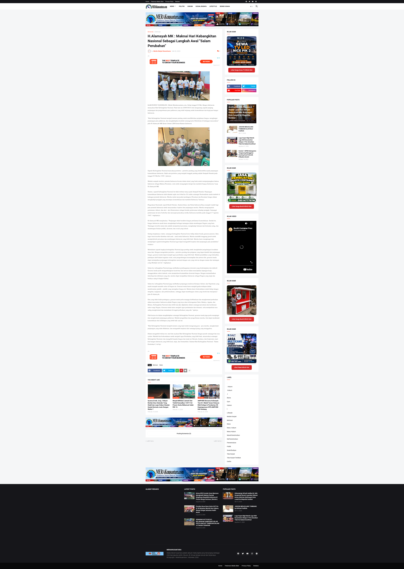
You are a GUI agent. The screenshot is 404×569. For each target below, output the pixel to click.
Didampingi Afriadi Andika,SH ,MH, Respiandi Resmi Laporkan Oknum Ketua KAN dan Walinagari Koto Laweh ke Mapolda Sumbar (246, 496)
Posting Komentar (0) (184, 433)
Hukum (190, 6)
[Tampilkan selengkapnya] (189, 370)
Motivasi (158, 32)
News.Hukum (231, 431)
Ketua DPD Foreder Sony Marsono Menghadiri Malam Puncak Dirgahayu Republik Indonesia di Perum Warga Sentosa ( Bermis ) (207, 496)
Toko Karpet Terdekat (234, 458)
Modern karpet (232, 416)
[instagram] (252, 553)
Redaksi (177, 1)
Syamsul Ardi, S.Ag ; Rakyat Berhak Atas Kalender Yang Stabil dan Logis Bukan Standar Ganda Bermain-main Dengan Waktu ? (159, 405)
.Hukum (229, 390)
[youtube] (252, 1)
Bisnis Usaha (225, 6)
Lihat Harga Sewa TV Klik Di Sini (241, 70)
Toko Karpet (231, 454)
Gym (228, 401)
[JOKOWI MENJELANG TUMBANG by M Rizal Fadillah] (232, 129)
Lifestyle (213, 6)
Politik (182, 6)
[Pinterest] (181, 370)
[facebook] (246, 1)
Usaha (229, 461)
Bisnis (229, 398)
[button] (251, 6)
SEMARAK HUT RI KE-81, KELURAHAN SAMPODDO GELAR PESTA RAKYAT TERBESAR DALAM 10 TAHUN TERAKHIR (207, 522)
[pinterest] (256, 1)
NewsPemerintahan (233, 435)
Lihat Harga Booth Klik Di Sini (241, 206)
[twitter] (249, 1)
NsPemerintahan (232, 439)
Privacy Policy (169, 1)
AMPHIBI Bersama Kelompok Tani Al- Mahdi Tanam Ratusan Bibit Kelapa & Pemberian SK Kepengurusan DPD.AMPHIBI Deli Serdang (208, 405)
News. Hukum (231, 428)
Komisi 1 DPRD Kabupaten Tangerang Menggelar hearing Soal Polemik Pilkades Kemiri (247, 154)
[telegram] (256, 553)
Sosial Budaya (201, 6)
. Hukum (229, 386)
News (172, 6)
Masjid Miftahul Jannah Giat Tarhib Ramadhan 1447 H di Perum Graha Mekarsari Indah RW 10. (183, 404)
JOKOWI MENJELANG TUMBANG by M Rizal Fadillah (246, 129)
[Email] (185, 370)
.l (227, 394)
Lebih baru (150, 441)
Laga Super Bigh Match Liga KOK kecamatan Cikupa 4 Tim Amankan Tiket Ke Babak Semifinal (247, 141)
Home (147, 1)
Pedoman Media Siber (157, 1)
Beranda (150, 32)
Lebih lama (217, 441)
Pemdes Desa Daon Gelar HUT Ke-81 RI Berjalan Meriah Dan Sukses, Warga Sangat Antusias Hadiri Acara (207, 509)
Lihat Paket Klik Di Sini (241, 367)
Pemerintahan (231, 443)
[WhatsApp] (177, 370)
